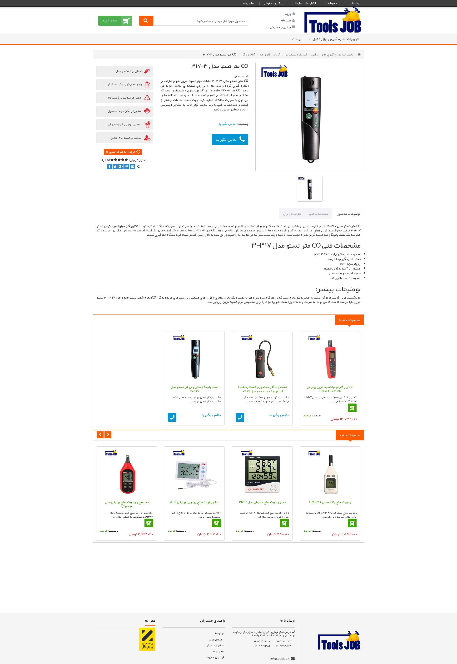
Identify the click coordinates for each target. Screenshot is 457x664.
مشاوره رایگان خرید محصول (124, 111)
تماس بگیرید (226, 139)
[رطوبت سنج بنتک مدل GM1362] (330, 473)
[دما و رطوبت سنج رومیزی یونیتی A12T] (194, 473)
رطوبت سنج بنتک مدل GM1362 (330, 502)
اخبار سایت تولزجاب (304, 3)
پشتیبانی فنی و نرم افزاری (126, 138)
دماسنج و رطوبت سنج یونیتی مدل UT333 (127, 504)
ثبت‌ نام (286, 20)
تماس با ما (248, 3)
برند (298, 38)
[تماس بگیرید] (240, 417)
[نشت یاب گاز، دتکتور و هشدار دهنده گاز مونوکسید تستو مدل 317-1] (262, 358)
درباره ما (219, 633)
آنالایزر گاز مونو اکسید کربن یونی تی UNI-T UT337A (330, 389)
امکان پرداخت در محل (128, 71)
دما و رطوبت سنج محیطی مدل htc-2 (262, 502)
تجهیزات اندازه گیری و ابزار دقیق (335, 38)
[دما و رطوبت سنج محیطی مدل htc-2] (262, 473)
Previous (100, 434)
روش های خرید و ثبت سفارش (124, 84)
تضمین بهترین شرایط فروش (125, 124)
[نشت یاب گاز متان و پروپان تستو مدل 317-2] (194, 358)
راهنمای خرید (216, 639)
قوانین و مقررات (214, 657)
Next (107, 434)
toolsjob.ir (332, 3)
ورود (288, 13)
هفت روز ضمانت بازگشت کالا (125, 98)
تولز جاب (354, 3)
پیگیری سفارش (273, 3)
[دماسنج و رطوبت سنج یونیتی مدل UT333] (126, 473)
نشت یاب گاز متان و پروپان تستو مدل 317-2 (194, 389)
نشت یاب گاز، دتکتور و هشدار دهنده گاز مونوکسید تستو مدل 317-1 (262, 389)
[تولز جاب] (333, 19)
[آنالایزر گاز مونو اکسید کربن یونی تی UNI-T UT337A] (330, 358)
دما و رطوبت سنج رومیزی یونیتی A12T (194, 502)
